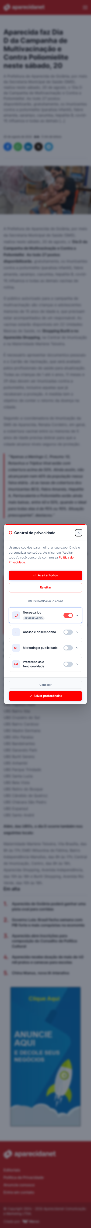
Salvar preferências (48, 696)
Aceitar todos (48, 575)
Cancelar (45, 684)
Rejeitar (45, 587)
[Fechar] (78, 532)
